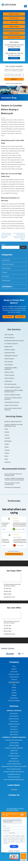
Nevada (6, 432)
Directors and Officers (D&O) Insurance (13, 398)
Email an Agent (14, 26)
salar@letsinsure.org (9, 597)
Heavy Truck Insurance (11, 405)
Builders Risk (8, 346)
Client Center (14, 671)
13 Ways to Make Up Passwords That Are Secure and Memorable (14, 479)
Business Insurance (14, 718)
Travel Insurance (6, 280)
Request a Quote (14, 14)
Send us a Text (14, 18)
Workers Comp (8, 372)
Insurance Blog (14, 682)
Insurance (4, 272)
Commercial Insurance (7, 264)
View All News (14, 789)
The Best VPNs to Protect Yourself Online (12, 483)
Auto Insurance (6, 260)
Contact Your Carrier (14, 674)
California (14, 695)
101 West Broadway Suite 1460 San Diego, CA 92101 (12, 585)
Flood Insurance (9, 358)
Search (3, 244)
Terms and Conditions (14, 700)
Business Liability (9, 349)
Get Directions (14, 49)
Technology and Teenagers (12, 487)
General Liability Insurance (12, 387)
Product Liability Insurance (12, 395)
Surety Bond (8, 381)
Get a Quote (8, 316)
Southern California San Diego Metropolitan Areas (13, 425)
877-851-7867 (20, 316)
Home (14, 666)
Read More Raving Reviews (14, 554)
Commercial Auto (9, 352)
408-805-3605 (7, 591)
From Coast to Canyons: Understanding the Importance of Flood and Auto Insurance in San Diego (19, 236)
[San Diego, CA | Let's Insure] (8, 4)
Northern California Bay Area (13, 421)
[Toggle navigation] (25, 6)
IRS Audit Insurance (10, 384)
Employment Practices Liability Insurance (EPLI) (13, 391)
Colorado (7, 438)
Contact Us (14, 679)
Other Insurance (9, 378)
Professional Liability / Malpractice (10, 368)
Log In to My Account (14, 37)
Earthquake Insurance (11, 355)
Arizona (6, 435)
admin (4, 118)
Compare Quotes (14, 677)
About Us (14, 669)
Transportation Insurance (11, 402)
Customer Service (14, 33)
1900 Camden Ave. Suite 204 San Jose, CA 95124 (11, 622)
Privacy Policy (14, 698)
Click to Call (14, 22)
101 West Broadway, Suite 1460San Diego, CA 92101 (15, 809)
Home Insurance (6, 268)
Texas (6, 429)
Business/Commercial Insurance (14, 340)
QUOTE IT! (14, 79)
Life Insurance (8, 361)
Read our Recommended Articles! (14, 83)
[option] (10, 653)
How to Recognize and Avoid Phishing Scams (13, 474)
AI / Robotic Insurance (11, 343)
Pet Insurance (5, 276)
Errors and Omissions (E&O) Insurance (13, 409)
